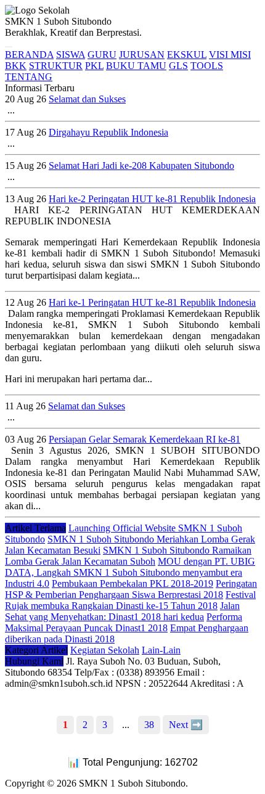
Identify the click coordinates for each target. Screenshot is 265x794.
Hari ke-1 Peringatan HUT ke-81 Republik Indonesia (152, 302)
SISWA (70, 54)
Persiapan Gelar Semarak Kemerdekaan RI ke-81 (144, 439)
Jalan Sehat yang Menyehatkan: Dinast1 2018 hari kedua (122, 611)
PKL (94, 65)
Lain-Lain (161, 650)
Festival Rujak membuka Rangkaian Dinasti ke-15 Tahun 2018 (130, 600)
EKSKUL (186, 54)
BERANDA (29, 54)
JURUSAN (142, 54)
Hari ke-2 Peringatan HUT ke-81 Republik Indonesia (152, 199)
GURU (102, 54)
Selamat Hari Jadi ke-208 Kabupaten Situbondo (141, 165)
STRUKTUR (56, 65)
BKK (15, 65)
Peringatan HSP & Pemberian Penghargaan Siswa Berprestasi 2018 (131, 589)
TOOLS (206, 65)
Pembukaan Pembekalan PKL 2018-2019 (132, 583)
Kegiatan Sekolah (104, 650)
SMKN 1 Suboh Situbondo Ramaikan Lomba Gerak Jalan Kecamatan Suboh (128, 556)
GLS (178, 65)
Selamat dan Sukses (87, 99)
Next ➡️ (186, 724)
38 (149, 724)
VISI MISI (230, 54)
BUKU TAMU (136, 65)
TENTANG (28, 77)
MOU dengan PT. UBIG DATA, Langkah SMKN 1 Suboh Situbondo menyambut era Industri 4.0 (130, 572)
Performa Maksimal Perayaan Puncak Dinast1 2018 (123, 622)
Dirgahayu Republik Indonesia (108, 132)
